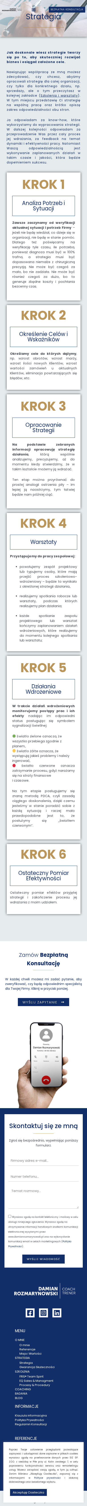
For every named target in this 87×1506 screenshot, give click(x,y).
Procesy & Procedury (34, 1385)
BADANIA (21, 1393)
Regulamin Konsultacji (31, 1424)
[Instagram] (43, 1312)
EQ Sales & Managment (36, 1381)
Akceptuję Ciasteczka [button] (28, 1492)
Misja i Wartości (30, 1354)
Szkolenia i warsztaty (59, 95)
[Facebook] (30, 1312)
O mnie (24, 1345)
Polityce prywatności (47, 1478)
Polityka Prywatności (29, 1420)
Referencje (27, 1349)
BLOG (19, 1398)
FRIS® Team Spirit (31, 1376)
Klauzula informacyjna (31, 1415)
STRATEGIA (22, 1358)
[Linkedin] (56, 1312)
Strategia (26, 1363)
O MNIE (20, 1340)
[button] (33, 9)
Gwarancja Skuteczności (37, 1367)
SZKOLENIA (22, 1371)
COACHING (23, 1389)
